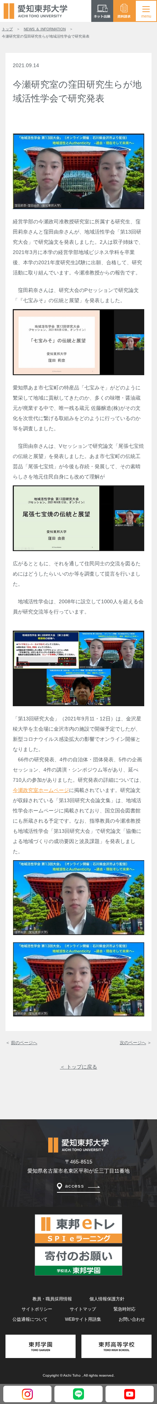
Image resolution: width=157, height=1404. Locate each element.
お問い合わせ (132, 1319)
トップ (7, 29)
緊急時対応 (124, 1309)
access (74, 1186)
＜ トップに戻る (78, 1067)
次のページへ (133, 1042)
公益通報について (29, 1319)
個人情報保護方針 (107, 1298)
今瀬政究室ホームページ (41, 790)
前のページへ (24, 1042)
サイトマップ (83, 1309)
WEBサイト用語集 (83, 1319)
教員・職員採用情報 (52, 1298)
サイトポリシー (37, 1309)
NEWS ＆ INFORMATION (45, 29)
